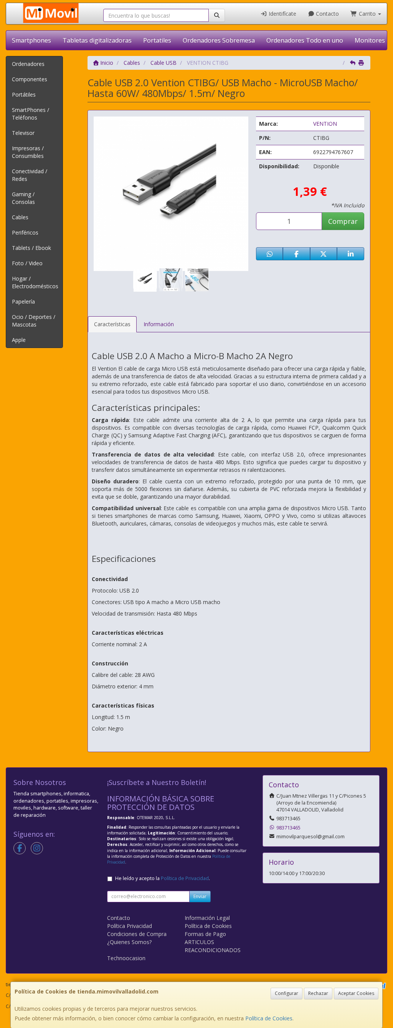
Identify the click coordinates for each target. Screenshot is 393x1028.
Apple (19, 339)
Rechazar (318, 993)
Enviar (199, 896)
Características (112, 324)
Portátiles (24, 94)
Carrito (367, 13)
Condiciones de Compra (137, 934)
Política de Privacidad (185, 878)
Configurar (286, 993)
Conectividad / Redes (29, 175)
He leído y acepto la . (162, 878)
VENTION (325, 123)
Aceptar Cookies (356, 993)
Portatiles (157, 40)
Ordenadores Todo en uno (304, 40)
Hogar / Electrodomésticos (35, 282)
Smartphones (31, 40)
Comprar (343, 221)
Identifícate (281, 13)
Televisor (23, 132)
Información (159, 324)
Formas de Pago (205, 934)
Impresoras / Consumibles (28, 152)
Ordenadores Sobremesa (219, 40)
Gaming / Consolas (23, 197)
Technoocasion (126, 958)
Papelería (23, 301)
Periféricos (25, 232)
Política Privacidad (129, 925)
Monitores (370, 40)
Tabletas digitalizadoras (97, 40)
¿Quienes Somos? (129, 942)
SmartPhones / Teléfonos (30, 113)
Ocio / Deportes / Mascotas (33, 320)
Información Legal (207, 917)
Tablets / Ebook (31, 247)
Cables (20, 217)
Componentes (29, 79)
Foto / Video (27, 263)
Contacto (326, 13)
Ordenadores (28, 63)
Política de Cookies (268, 1018)
